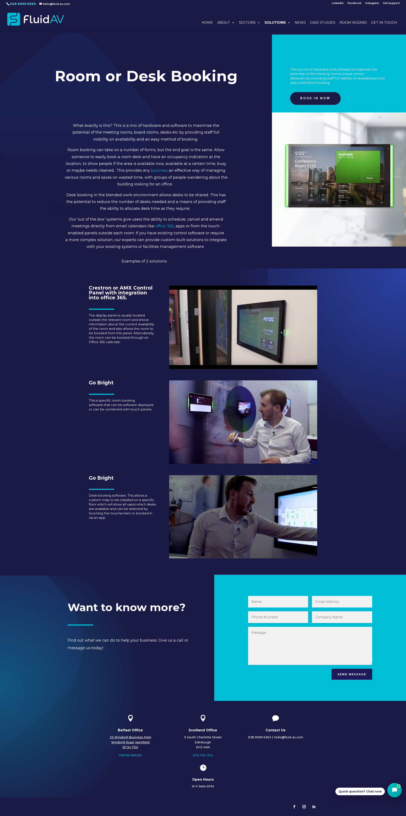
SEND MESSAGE (351, 674)
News (300, 23)
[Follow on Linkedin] (313, 806)
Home (207, 23)
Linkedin (338, 3)
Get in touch (384, 23)
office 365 (164, 226)
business (159, 170)
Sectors (247, 23)
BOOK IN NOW (315, 98)
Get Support (391, 3)
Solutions (275, 23)
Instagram (372, 3)
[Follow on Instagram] (304, 806)
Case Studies (322, 23)
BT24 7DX (130, 747)
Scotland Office (203, 730)
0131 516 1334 (203, 755)
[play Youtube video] (243, 327)
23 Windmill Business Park (130, 737)
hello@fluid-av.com (288, 737)
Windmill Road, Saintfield (130, 742)
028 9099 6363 (23, 4)
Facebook (354, 3)
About (223, 23)
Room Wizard (353, 23)
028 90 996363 (130, 755)
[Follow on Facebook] (294, 806)
